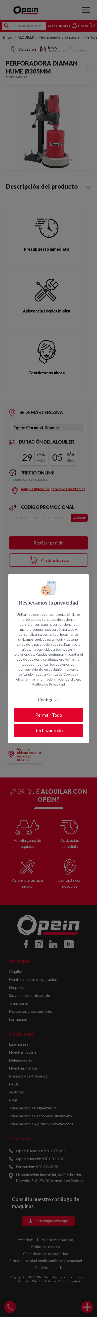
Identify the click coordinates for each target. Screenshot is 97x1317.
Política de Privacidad (48, 684)
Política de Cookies (61, 674)
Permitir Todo (48, 715)
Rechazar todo (48, 730)
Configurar (48, 699)
